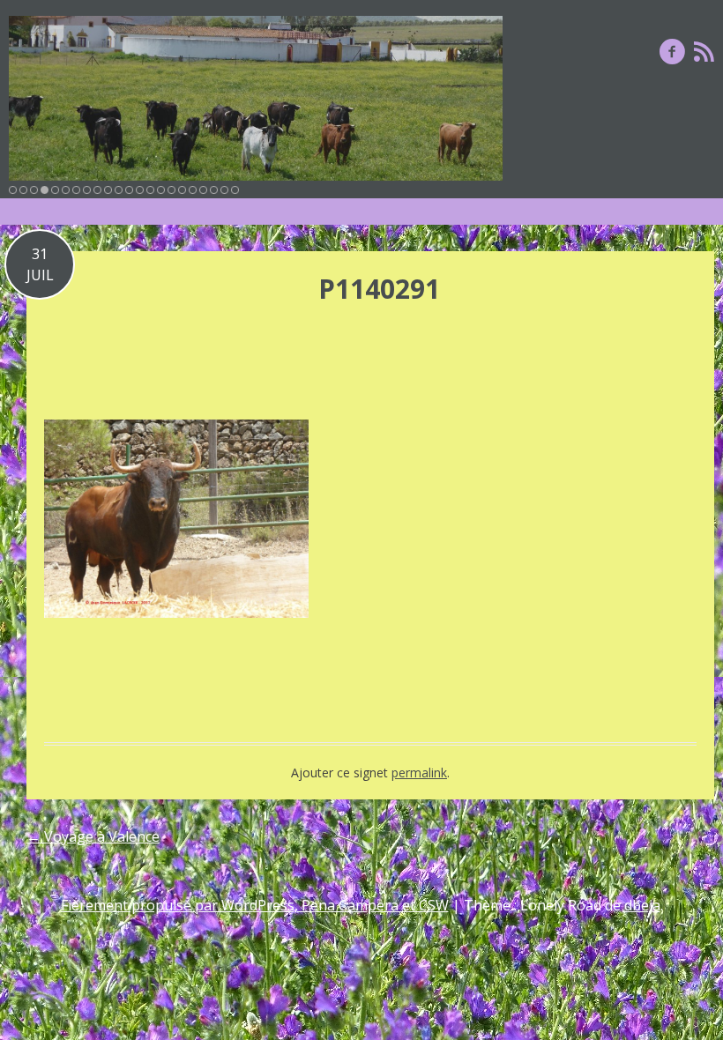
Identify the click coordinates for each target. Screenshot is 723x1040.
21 (224, 190)
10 (108, 190)
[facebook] (672, 51)
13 (140, 190)
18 (193, 190)
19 (203, 190)
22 (235, 190)
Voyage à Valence (93, 836)
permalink (419, 772)
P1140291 (379, 289)
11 (119, 190)
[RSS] (704, 51)
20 (214, 190)
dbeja (642, 905)
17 (182, 190)
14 (150, 190)
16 (171, 190)
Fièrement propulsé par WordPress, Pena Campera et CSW (255, 905)
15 (161, 190)
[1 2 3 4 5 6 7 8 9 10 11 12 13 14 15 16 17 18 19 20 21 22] (256, 98)
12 (129, 190)
